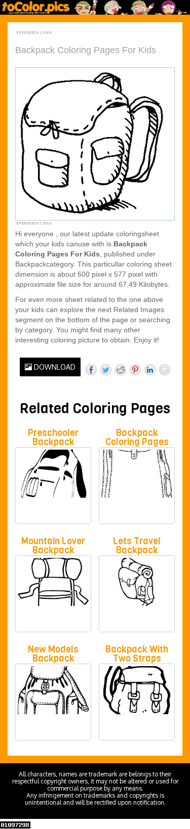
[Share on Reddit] (121, 370)
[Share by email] (165, 370)
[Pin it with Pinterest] (135, 370)
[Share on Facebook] (91, 370)
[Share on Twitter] (106, 370)
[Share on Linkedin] (150, 370)
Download (53, 367)
